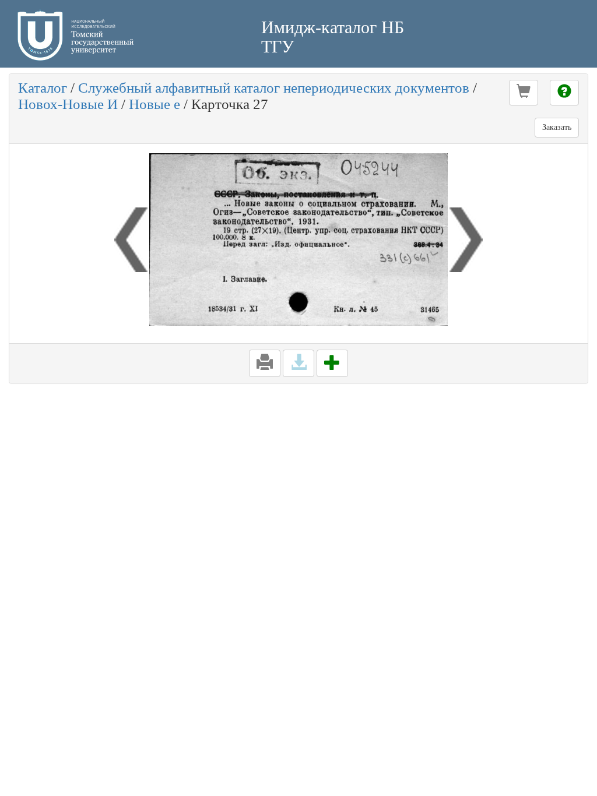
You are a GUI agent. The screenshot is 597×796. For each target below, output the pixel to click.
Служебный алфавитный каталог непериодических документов (273, 88)
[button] (523, 92)
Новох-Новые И (68, 104)
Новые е (154, 104)
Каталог (42, 88)
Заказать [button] (556, 127)
